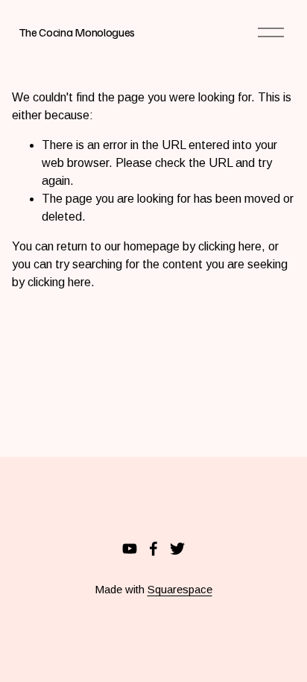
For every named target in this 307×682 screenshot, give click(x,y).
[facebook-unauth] (153, 548)
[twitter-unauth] (177, 548)
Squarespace (180, 589)
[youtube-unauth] (129, 548)
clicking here (230, 246)
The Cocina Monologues (77, 32)
